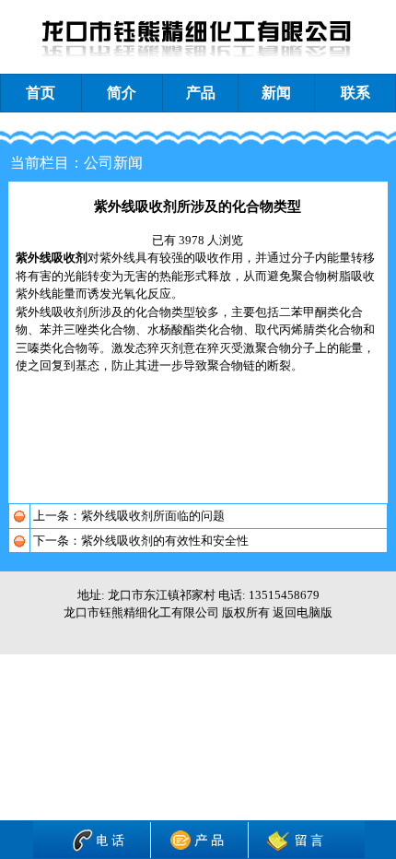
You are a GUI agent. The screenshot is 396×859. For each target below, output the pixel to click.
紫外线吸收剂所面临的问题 (153, 516)
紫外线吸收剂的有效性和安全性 (165, 540)
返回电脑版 (302, 612)
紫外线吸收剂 (51, 258)
